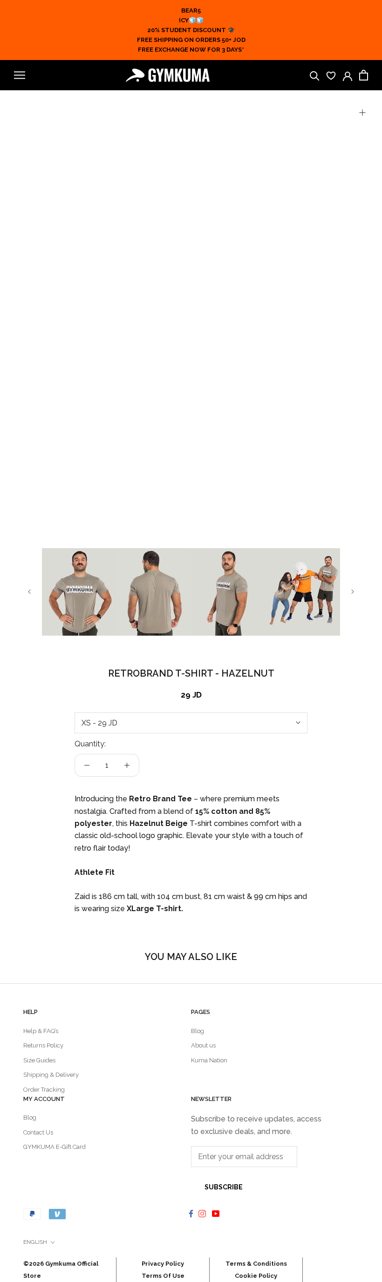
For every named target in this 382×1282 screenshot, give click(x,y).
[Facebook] (191, 1213)
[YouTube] (217, 1213)
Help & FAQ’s (40, 1030)
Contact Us (38, 1132)
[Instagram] (203, 1213)
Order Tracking (44, 1089)
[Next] (352, 592)
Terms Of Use (163, 1275)
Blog (197, 1030)
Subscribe (224, 1187)
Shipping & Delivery (51, 1074)
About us (203, 1045)
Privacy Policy (163, 1263)
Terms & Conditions (256, 1263)
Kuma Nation (209, 1060)
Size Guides (39, 1060)
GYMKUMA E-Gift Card (54, 1146)
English (35, 1242)
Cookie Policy (256, 1275)
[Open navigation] (19, 75)
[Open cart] (363, 75)
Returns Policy (43, 1045)
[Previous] (29, 592)
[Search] (315, 75)
